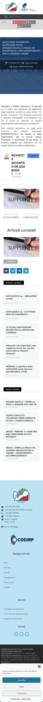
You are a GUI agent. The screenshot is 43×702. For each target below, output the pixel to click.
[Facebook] (16, 634)
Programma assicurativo (13, 619)
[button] (39, 666)
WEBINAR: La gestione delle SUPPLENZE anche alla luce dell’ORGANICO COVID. (19, 369)
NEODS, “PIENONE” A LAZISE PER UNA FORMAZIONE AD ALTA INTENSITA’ (21, 434)
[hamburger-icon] (4, 22)
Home (6, 563)
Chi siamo (7, 568)
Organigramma (9, 577)
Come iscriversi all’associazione (16, 614)
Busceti (15, 67)
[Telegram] (27, 634)
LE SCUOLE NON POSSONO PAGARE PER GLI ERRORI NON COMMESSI (20, 330)
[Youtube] (21, 634)
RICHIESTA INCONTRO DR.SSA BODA (18, 163)
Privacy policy (15, 699)
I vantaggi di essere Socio (14, 609)
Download (33, 156)
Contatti (7, 587)
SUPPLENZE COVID (26, 67)
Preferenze (21, 693)
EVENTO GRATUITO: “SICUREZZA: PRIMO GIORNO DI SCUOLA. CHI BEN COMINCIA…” (20, 418)
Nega (21, 687)
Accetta (21, 680)
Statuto (6, 573)
